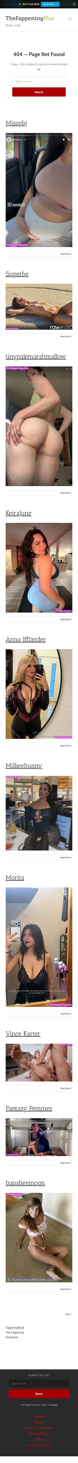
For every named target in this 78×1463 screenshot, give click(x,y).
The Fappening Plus (30, 1404)
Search (39, 92)
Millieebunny (24, 766)
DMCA (39, 1439)
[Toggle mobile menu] (70, 19)
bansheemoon (25, 1183)
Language (53, 1404)
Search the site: (39, 1375)
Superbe (17, 274)
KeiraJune (18, 513)
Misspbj (16, 123)
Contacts (39, 1416)
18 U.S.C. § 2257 (39, 1445)
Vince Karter (23, 1034)
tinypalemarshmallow (36, 356)
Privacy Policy (39, 1433)
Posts (44, 1404)
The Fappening (15, 1332)
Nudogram (12, 1337)
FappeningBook (15, 1327)
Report (39, 1422)
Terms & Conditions (39, 1428)
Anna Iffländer (26, 639)
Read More (65, 253)
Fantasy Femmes (29, 1108)
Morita (15, 878)
